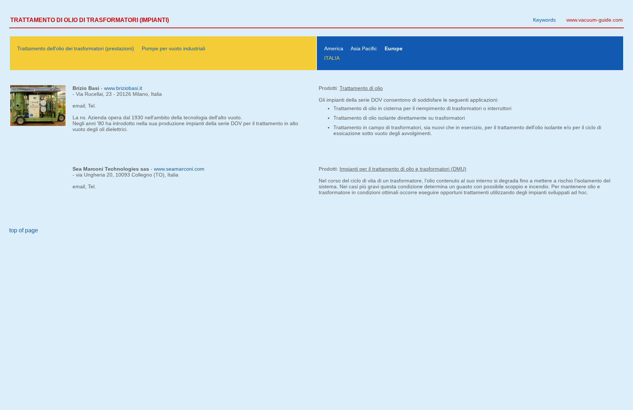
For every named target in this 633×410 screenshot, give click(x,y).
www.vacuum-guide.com (594, 20)
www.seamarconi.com (179, 169)
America (333, 48)
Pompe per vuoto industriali (173, 48)
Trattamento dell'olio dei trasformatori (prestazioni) (75, 48)
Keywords (544, 20)
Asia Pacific (364, 48)
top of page (23, 230)
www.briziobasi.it (123, 88)
